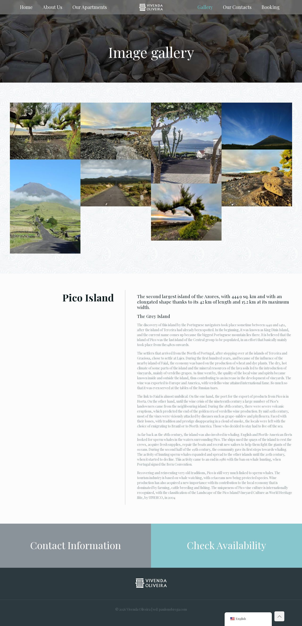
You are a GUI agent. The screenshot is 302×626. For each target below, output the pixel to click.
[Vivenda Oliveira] (151, 7)
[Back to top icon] (279, 616)
